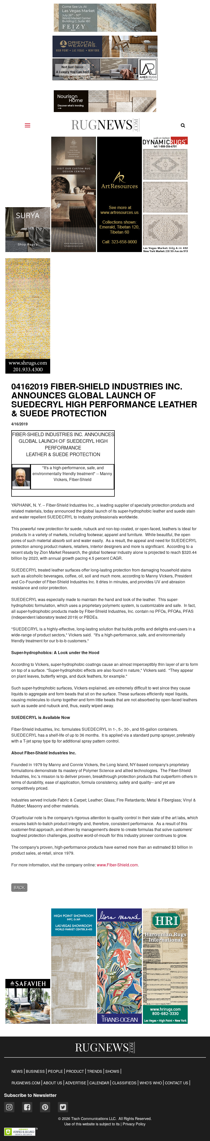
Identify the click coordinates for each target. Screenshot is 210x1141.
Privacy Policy (134, 1123)
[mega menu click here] (27, 125)
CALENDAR (99, 1082)
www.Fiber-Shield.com (117, 865)
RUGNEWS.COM (26, 1082)
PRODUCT (75, 1071)
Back (19, 887)
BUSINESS (35, 1071)
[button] (21, 1134)
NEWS (17, 1071)
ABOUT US (52, 1082)
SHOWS (112, 1071)
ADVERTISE (75, 1082)
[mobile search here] (183, 125)
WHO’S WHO (151, 1082)
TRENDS (94, 1071)
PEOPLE (55, 1071)
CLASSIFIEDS (124, 1082)
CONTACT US (176, 1082)
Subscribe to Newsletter (30, 1095)
